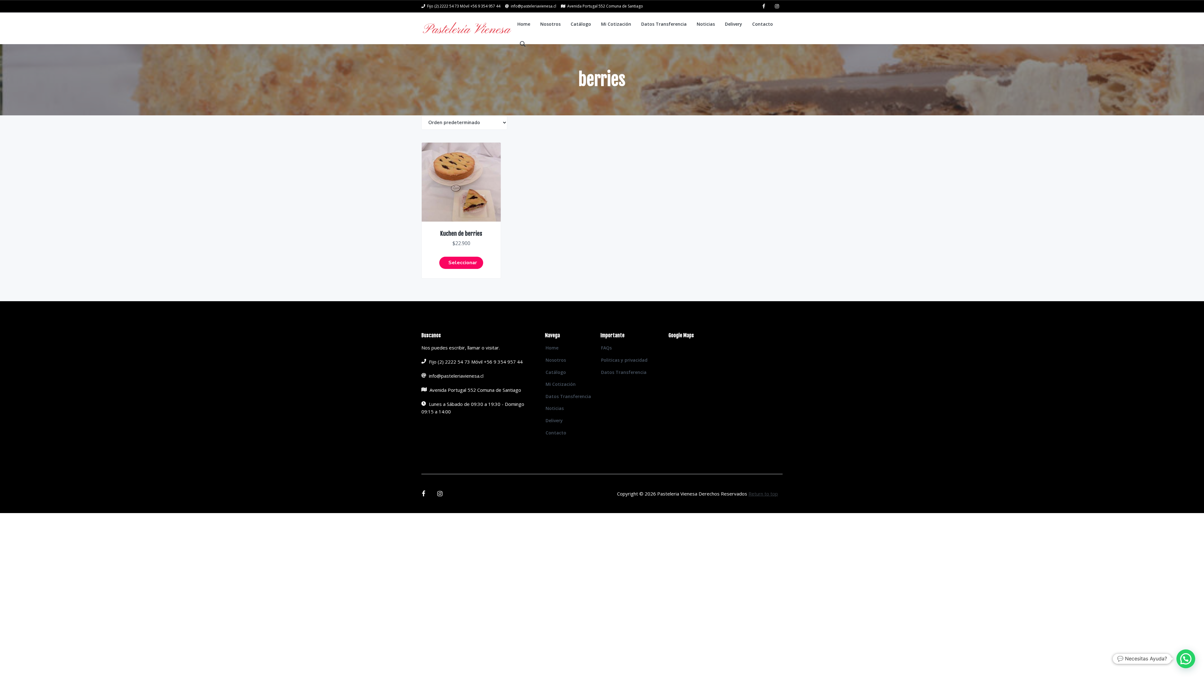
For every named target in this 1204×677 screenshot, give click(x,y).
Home (552, 348)
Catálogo (556, 372)
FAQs (606, 348)
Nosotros (556, 360)
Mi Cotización (561, 384)
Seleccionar (462, 262)
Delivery (554, 420)
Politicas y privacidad (624, 360)
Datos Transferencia (568, 396)
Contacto (556, 433)
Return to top (763, 494)
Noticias (555, 408)
